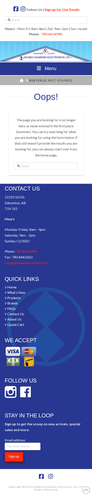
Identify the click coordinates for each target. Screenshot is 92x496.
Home (11, 287)
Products (14, 298)
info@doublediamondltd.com (26, 263)
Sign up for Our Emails (62, 9)
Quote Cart (15, 324)
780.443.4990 (52, 34)
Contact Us (15, 314)
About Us (14, 319)
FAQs (11, 308)
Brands (12, 303)
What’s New (16, 292)
